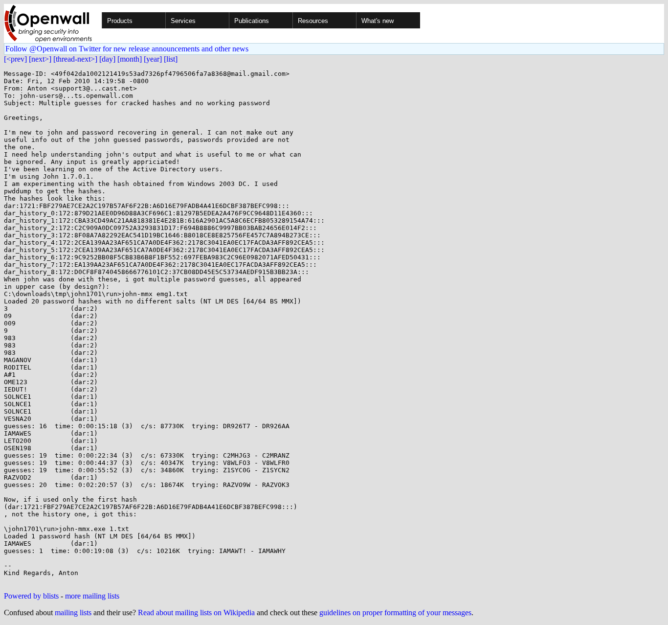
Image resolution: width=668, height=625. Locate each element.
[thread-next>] (75, 59)
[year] (153, 59)
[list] (171, 59)
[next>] (40, 59)
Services (183, 20)
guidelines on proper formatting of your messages (395, 612)
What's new (377, 20)
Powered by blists (31, 596)
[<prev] (15, 59)
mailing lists (73, 612)
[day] (107, 59)
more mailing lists (92, 596)
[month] (129, 59)
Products (120, 20)
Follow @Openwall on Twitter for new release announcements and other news (126, 49)
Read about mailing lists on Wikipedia (196, 612)
